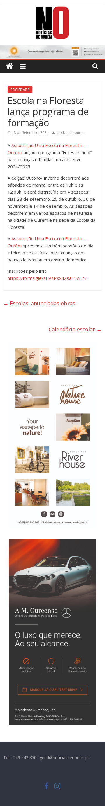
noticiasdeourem (71, 132)
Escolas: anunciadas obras (39, 303)
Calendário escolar (75, 329)
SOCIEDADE (19, 89)
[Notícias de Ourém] (9, 66)
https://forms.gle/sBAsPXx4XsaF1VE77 (47, 278)
